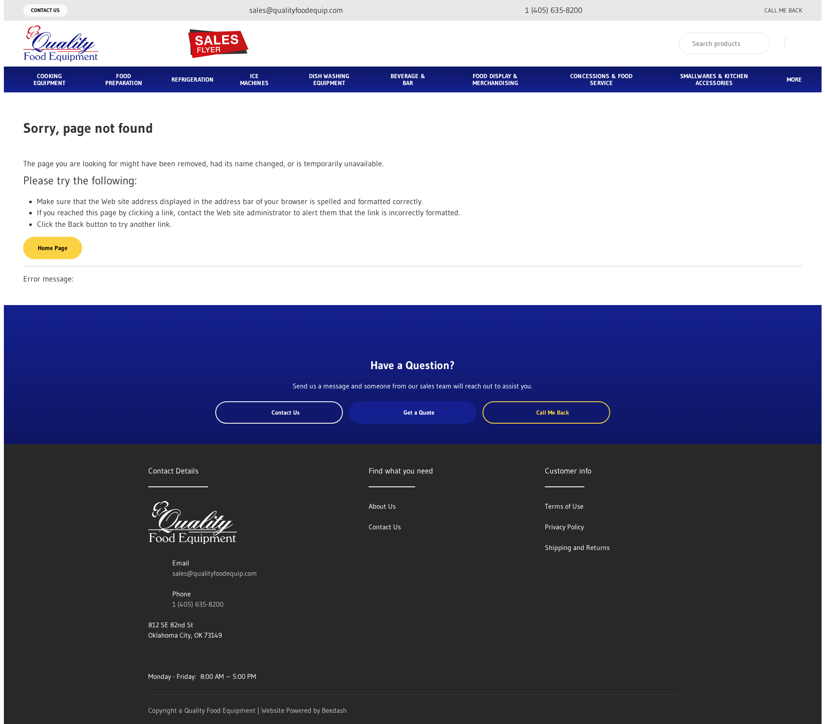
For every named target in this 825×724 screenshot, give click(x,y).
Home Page (52, 248)
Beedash (334, 710)
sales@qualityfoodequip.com (214, 573)
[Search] (758, 43)
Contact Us (45, 10)
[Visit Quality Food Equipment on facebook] (152, 655)
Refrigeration (192, 79)
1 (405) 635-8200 (197, 604)
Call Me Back (783, 10)
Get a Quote (418, 412)
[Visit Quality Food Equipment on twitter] (170, 655)
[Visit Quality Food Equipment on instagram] (188, 655)
